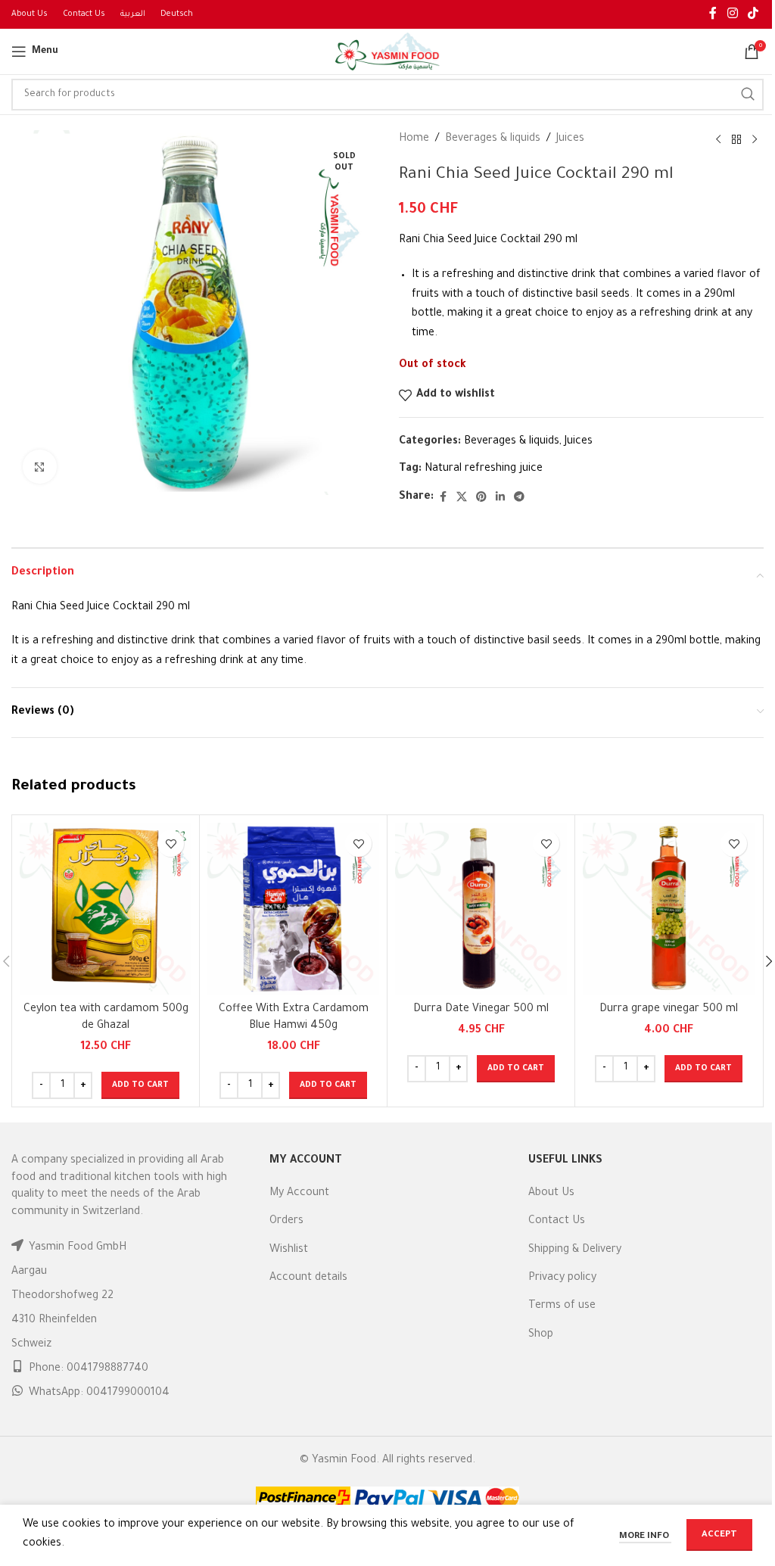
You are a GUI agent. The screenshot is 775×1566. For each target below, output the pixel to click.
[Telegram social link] (519, 498)
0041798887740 (107, 1369)
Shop (540, 1335)
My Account (299, 1194)
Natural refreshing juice (484, 469)
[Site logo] (387, 53)
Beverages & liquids (492, 139)
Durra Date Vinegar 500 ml (481, 1010)
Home (414, 139)
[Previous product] (718, 140)
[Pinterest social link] (481, 498)
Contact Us (556, 1222)
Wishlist (288, 1250)
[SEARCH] (748, 95)
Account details (308, 1278)
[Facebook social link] (713, 14)
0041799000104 (128, 1393)
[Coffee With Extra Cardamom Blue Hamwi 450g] (293, 909)
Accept (719, 1535)
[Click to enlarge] (40, 467)
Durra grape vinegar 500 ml (668, 1010)
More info (645, 1537)
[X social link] (462, 498)
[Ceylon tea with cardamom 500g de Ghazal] (105, 909)
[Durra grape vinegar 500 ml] (669, 909)
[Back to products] (736, 140)
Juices (570, 139)
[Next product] (754, 140)
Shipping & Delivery (574, 1250)
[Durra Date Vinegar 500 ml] (481, 909)
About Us (551, 1194)
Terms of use (562, 1306)
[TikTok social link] (753, 14)
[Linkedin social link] (500, 498)
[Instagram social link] (732, 14)
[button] (140, 1085)
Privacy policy (562, 1278)
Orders (286, 1222)
